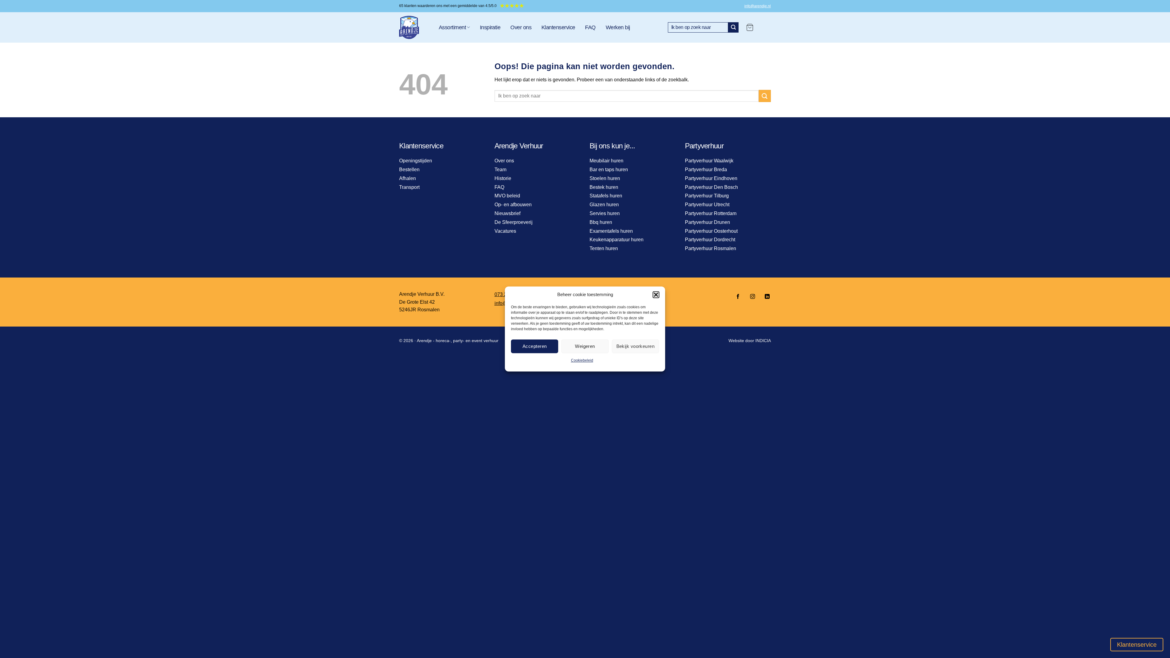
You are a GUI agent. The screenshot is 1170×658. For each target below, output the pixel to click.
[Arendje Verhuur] (414, 27)
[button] (656, 295)
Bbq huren (601, 222)
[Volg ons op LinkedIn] (765, 296)
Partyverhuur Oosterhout (711, 231)
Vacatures (505, 231)
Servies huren (605, 213)
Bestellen (409, 169)
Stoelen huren (605, 178)
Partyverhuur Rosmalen (710, 248)
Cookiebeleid (582, 360)
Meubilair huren (606, 160)
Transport (409, 187)
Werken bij (618, 27)
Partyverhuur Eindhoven (711, 178)
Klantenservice (558, 27)
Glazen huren (604, 204)
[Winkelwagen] (750, 27)
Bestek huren (604, 187)
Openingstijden (415, 160)
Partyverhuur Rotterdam (710, 213)
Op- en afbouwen (513, 204)
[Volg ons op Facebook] (738, 296)
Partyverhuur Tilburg (707, 195)
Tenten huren (604, 248)
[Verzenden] (733, 27)
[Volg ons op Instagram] (752, 296)
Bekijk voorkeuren (635, 346)
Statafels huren (606, 195)
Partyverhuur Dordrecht (710, 239)
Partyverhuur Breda (706, 169)
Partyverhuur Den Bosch (711, 187)
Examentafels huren (611, 231)
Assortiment (452, 27)
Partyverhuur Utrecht (707, 204)
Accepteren (535, 346)
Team (500, 169)
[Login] (765, 27)
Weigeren (585, 346)
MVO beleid (507, 195)
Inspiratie (490, 27)
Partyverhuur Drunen (707, 222)
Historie (503, 178)
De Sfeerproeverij (514, 222)
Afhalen (407, 178)
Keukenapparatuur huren (617, 239)
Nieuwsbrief (507, 213)
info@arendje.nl (757, 6)
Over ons (520, 27)
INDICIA (763, 340)
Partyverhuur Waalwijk (709, 160)
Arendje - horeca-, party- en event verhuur (457, 340)
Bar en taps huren (609, 169)
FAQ (590, 27)
